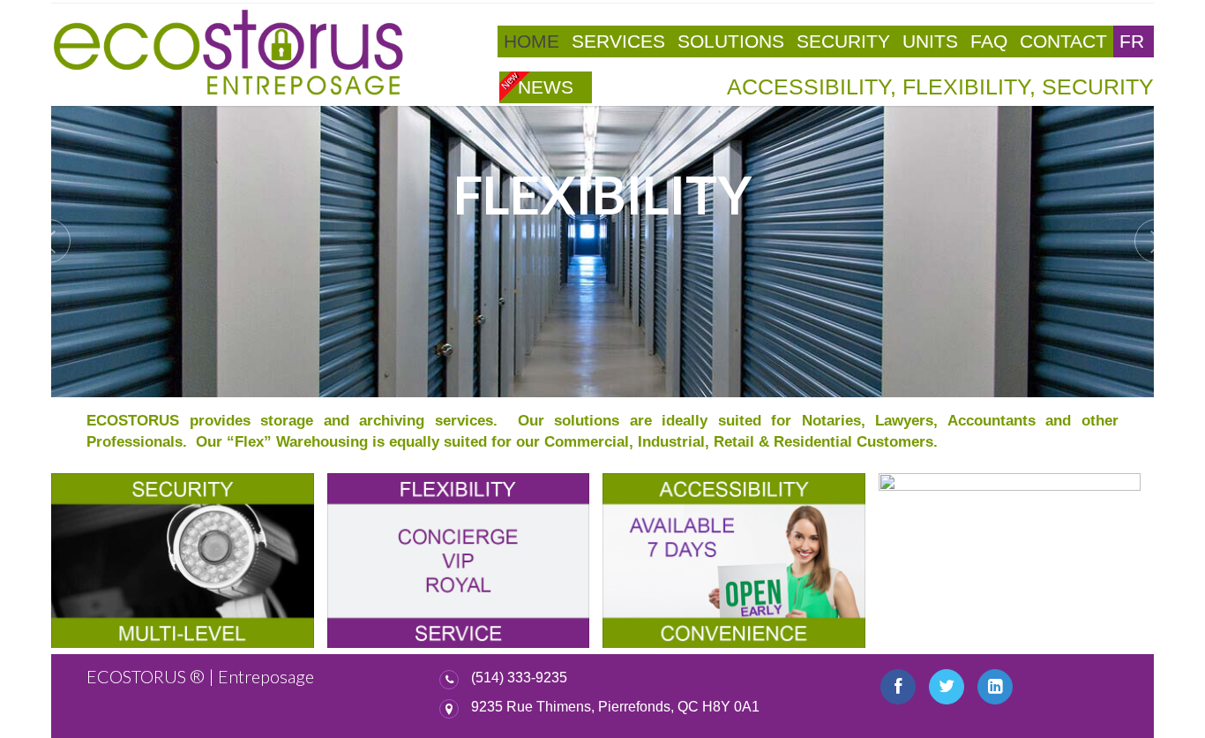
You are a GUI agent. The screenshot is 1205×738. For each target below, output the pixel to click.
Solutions (730, 41)
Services (618, 41)
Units (930, 41)
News (545, 87)
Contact (1063, 41)
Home (531, 41)
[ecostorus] (227, 53)
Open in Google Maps (527, 708)
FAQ (988, 41)
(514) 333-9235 (519, 677)
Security (843, 41)
